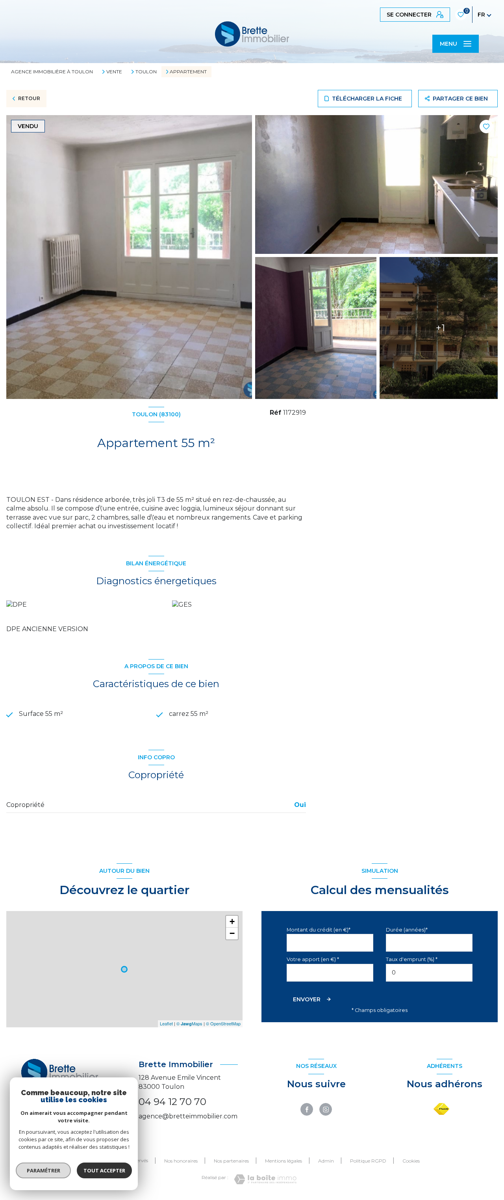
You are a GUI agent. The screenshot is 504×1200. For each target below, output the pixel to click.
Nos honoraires (181, 1161)
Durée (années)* (407, 930)
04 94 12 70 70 (172, 1101)
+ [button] (232, 921)
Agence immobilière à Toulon (52, 72)
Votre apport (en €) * (313, 959)
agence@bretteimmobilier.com (188, 1116)
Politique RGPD (368, 1161)
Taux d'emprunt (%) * (411, 959)
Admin (326, 1161)
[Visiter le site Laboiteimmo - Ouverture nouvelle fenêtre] (265, 1179)
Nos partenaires (231, 1161)
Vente (114, 71)
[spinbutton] (429, 973)
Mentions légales (283, 1161)
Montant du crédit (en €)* (318, 930)
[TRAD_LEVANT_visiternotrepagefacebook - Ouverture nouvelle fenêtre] (306, 1109)
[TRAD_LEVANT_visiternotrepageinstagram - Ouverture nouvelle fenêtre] (325, 1109)
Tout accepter (104, 1170)
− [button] (232, 933)
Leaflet (166, 1023)
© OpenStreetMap (223, 1023)
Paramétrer (43, 1170)
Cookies (411, 1161)
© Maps (189, 1023)
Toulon (146, 71)
